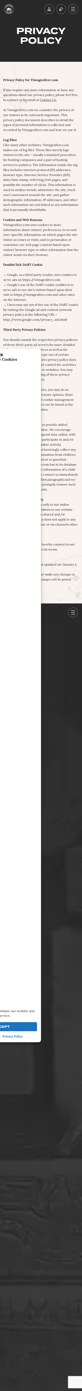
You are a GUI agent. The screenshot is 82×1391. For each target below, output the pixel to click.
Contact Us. (48, 100)
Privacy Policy (12, 1036)
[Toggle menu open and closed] (73, 9)
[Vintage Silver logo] (9, 9)
